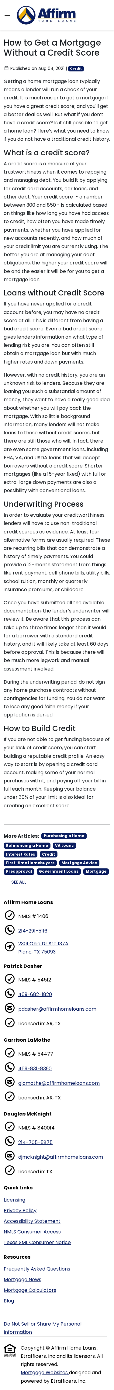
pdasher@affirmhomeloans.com (57, 1008)
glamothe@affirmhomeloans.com (59, 1083)
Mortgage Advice (79, 862)
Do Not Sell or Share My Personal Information (42, 1328)
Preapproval (19, 871)
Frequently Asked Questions (37, 1268)
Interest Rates (20, 854)
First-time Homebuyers (30, 862)
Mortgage (96, 871)
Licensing (14, 1199)
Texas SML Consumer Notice (37, 1242)
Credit (76, 68)
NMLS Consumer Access (32, 1231)
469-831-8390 (35, 1068)
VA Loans (64, 845)
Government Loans (58, 871)
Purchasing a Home (64, 835)
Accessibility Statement (32, 1221)
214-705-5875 (35, 1142)
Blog (9, 1300)
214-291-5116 (32, 930)
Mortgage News (22, 1279)
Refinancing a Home (27, 845)
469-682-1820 (35, 994)
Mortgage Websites (45, 1372)
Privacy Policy (20, 1210)
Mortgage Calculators (30, 1290)
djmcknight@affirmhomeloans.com (60, 1157)
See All (18, 882)
